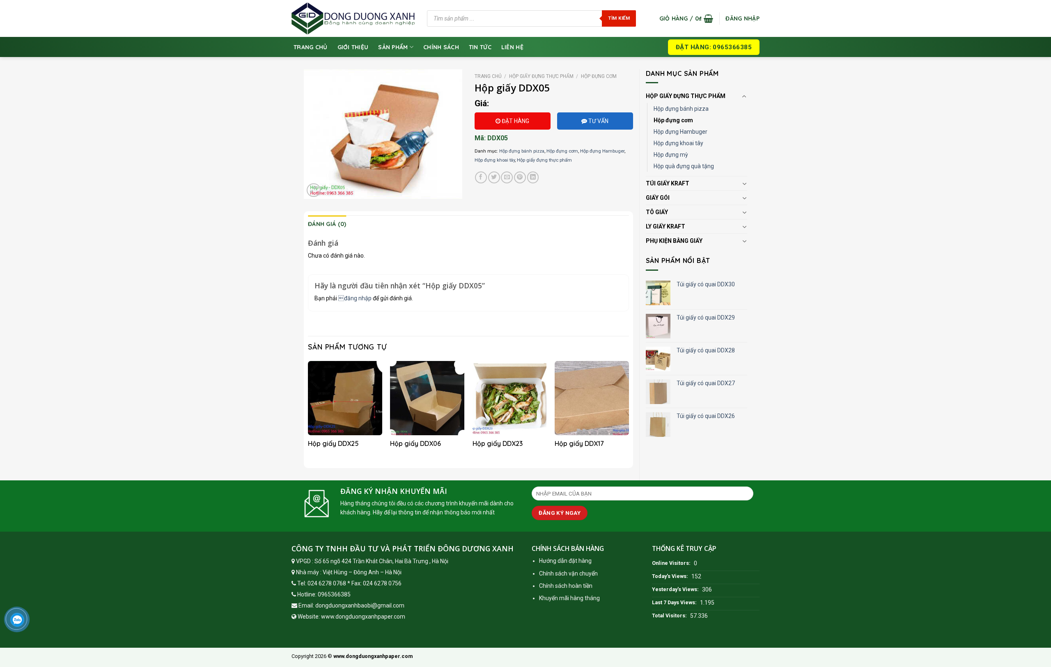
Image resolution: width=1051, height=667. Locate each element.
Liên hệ (512, 47)
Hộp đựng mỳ (671, 154)
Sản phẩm (393, 47)
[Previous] (308, 411)
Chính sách (441, 47)
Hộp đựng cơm (673, 120)
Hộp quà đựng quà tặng (684, 166)
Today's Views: (670, 576)
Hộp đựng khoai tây (678, 143)
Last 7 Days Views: (675, 602)
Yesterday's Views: (676, 589)
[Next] (628, 411)
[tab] (327, 224)
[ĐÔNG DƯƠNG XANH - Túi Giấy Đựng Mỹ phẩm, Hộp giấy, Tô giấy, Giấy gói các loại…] (353, 18)
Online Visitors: (672, 563)
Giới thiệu (353, 47)
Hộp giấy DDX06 (415, 443)
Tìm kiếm (619, 18)
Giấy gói (658, 197)
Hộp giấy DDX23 (498, 443)
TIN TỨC (480, 47)
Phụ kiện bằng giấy (674, 241)
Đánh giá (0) (327, 224)
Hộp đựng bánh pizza (681, 108)
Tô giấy (657, 212)
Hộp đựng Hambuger (680, 131)
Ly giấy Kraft (665, 226)
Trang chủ (311, 47)
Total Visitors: (670, 615)
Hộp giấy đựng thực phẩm (685, 96)
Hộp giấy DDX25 (333, 443)
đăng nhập (355, 298)
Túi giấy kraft (667, 183)
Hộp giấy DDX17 (579, 443)
